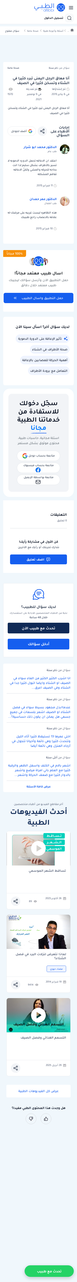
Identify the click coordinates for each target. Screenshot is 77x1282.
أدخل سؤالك (38, 644)
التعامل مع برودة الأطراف (48, 370)
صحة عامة (32, 31)
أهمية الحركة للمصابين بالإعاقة (44, 360)
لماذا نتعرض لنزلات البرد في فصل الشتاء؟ (41, 956)
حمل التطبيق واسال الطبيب (42, 298)
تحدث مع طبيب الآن (38, 628)
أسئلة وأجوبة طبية (53, 31)
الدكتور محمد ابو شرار (40, 147)
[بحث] (69, 18)
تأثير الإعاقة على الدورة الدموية (40, 338)
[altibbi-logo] (50, 8)
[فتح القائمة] (70, 7)
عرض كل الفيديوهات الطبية (38, 1091)
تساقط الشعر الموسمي (47, 871)
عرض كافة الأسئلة (39, 786)
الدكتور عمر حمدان (43, 199)
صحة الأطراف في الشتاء (49, 349)
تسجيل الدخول (53, 18)
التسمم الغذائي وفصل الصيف (43, 1038)
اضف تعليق (35, 559)
